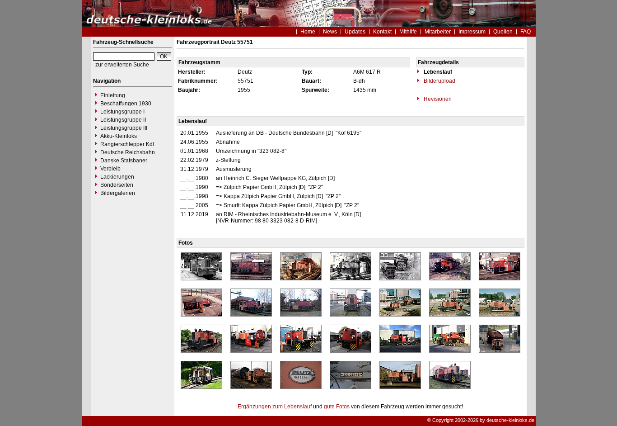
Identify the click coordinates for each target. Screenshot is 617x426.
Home (307, 31)
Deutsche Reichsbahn (127, 152)
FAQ (525, 31)
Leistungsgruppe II (123, 120)
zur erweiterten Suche (122, 65)
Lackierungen (117, 177)
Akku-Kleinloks (118, 136)
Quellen (503, 31)
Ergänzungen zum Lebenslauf (275, 406)
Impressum (472, 31)
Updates (355, 31)
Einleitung (112, 95)
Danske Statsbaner (123, 160)
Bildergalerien (117, 193)
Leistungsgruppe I (122, 112)
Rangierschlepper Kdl (127, 144)
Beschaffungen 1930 (125, 103)
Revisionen (437, 99)
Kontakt (382, 31)
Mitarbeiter (438, 31)
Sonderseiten (116, 185)
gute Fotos (337, 406)
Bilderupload (438, 81)
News (330, 31)
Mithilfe (408, 31)
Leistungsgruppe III (123, 128)
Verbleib (110, 169)
